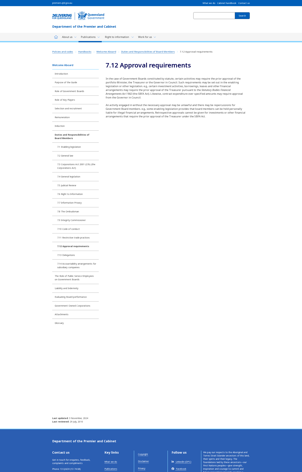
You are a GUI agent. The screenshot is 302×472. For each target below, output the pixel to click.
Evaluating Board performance (71, 296)
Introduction (61, 73)
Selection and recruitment (68, 108)
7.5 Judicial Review (66, 185)
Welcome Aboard (106, 51)
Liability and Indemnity (66, 288)
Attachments (62, 314)
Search (242, 15)
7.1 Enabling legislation (69, 146)
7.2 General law (65, 155)
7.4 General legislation (68, 176)
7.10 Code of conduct (68, 228)
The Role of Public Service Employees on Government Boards (74, 277)
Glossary (59, 322)
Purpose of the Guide (66, 82)
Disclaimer (143, 461)
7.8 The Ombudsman (68, 211)
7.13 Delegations (66, 255)
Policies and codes (62, 51)
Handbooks (84, 51)
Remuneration (62, 117)
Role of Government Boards (69, 91)
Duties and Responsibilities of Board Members (148, 51)
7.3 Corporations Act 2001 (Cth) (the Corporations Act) (76, 166)
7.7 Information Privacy (69, 202)
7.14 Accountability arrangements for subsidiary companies (76, 265)
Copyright (143, 454)
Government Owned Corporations (72, 305)
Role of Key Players (65, 99)
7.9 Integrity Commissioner (71, 220)
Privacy (141, 468)
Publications (110, 468)
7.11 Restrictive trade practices (73, 237)
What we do (110, 461)
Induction (60, 125)
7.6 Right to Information (70, 194)
